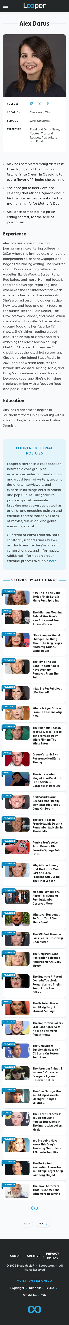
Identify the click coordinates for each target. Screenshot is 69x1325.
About (15, 1256)
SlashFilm (30, 1295)
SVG (43, 1295)
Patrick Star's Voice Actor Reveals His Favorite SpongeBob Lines (46, 848)
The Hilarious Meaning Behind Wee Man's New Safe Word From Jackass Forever (47, 618)
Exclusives (9, 1021)
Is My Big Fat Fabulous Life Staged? (47, 690)
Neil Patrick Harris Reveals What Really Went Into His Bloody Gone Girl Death (46, 803)
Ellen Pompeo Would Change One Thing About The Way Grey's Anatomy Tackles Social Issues (47, 643)
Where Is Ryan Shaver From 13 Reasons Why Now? (47, 712)
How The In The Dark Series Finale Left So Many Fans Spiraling (46, 597)
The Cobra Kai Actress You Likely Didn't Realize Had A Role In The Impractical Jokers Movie (48, 1122)
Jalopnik (35, 1288)
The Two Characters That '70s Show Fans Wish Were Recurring (46, 1190)
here (53, 561)
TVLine (49, 1288)
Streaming (9, 707)
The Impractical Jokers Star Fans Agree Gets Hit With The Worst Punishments (48, 1029)
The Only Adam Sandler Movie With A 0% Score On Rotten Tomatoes (46, 1051)
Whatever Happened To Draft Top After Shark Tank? (46, 918)
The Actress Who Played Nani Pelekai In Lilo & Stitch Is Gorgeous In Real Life (47, 780)
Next (42, 1223)
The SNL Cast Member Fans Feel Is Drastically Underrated (48, 938)
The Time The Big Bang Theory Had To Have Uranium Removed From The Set (46, 669)
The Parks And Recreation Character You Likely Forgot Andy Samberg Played (48, 1169)
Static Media (25, 1266)
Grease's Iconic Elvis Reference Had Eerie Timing (46, 758)
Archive (33, 1256)
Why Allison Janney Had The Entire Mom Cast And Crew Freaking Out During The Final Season (46, 873)
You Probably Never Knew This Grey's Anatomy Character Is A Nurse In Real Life (47, 1146)
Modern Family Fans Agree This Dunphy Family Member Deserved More (46, 898)
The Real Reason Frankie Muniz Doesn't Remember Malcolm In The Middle (48, 825)
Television (9, 591)
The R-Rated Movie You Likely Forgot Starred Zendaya (45, 1007)
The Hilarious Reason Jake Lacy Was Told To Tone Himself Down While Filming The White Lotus (47, 735)
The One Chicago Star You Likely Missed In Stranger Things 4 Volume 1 (47, 1097)
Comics (7, 795)
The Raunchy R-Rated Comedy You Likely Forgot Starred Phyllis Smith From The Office (47, 984)
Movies (7, 611)
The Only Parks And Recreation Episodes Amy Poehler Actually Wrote (47, 960)
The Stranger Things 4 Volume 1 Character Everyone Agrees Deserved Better (47, 1074)
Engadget (17, 1288)
